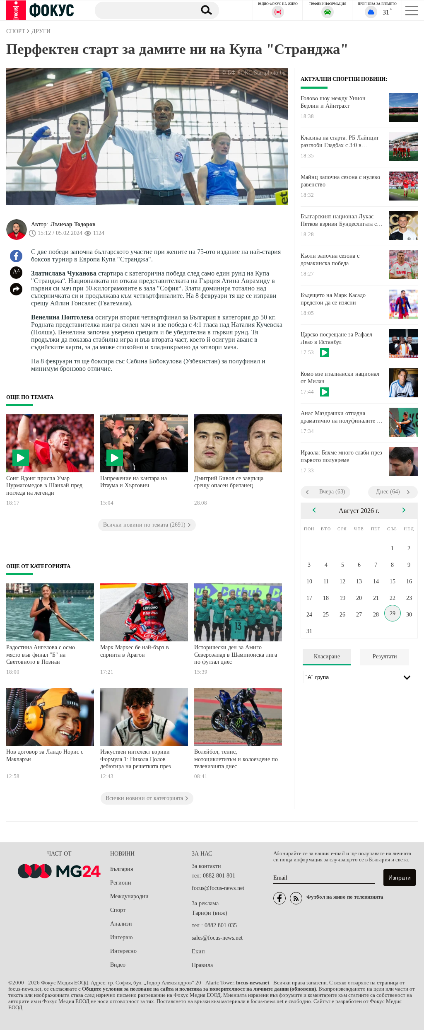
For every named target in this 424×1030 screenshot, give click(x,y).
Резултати (385, 656)
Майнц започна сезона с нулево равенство (340, 181)
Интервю (121, 937)
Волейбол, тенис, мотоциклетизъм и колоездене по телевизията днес (236, 759)
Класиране (327, 656)
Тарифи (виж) (209, 913)
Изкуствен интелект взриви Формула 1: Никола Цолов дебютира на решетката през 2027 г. (135, 760)
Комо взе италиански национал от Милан (340, 377)
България (121, 869)
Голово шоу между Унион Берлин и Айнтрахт (333, 102)
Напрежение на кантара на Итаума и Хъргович (133, 482)
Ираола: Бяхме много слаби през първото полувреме (341, 456)
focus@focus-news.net (218, 888)
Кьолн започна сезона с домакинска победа (330, 259)
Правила (202, 965)
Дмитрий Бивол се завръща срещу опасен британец (228, 482)
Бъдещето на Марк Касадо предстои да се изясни (333, 299)
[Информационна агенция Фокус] (279, 898)
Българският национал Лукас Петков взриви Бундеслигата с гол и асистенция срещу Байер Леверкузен (339, 220)
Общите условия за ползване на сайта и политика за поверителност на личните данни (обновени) (199, 989)
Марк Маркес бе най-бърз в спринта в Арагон (134, 651)
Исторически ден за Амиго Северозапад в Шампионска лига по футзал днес (235, 654)
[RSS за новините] (296, 898)
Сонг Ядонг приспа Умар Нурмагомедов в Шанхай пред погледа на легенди (44, 485)
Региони (120, 883)
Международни (129, 896)
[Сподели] (16, 289)
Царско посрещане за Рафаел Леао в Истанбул (336, 338)
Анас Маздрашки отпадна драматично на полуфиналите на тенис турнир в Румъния (342, 417)
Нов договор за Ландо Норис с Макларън (44, 755)
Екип (198, 951)
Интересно (123, 951)
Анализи (121, 924)
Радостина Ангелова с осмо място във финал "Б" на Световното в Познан (40, 654)
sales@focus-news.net (217, 938)
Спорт (117, 910)
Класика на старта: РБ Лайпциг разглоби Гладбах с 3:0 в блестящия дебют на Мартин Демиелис (340, 142)
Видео (117, 965)
